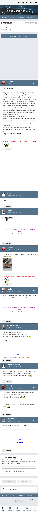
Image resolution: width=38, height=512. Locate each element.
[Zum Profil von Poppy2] (3, 387)
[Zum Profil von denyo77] (3, 194)
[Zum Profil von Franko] (3, 212)
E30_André (11, 419)
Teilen (9, 481)
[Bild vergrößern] (3, 132)
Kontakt (27, 500)
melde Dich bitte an (27, 461)
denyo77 (10, 193)
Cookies (32, 500)
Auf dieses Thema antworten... (15, 471)
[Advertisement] (19, 59)
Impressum (20, 500)
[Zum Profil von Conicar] (3, 83)
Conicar (6, 28)
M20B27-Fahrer (12, 325)
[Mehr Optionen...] (34, 83)
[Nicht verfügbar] (7, 261)
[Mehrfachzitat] (3, 149)
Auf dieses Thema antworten (19, 36)
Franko (9, 210)
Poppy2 (9, 386)
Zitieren (8, 149)
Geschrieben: (14, 84)
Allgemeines (12, 30)
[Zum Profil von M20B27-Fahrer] (3, 327)
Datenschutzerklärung (10, 500)
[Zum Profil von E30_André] (3, 420)
